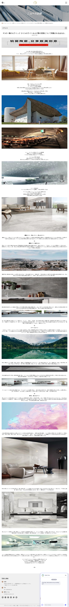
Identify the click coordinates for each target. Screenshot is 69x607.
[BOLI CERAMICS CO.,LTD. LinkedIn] (11, 597)
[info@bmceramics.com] (16, 597)
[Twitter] (5, 597)
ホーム (4, 23)
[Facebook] (8, 597)
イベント (5, 28)
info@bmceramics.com (9, 594)
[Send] (66, 604)
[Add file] (42, 604)
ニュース (9, 23)
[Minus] (65, 575)
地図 (17, 605)
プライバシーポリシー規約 (9, 605)
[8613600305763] (14, 597)
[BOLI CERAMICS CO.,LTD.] (35, 2)
